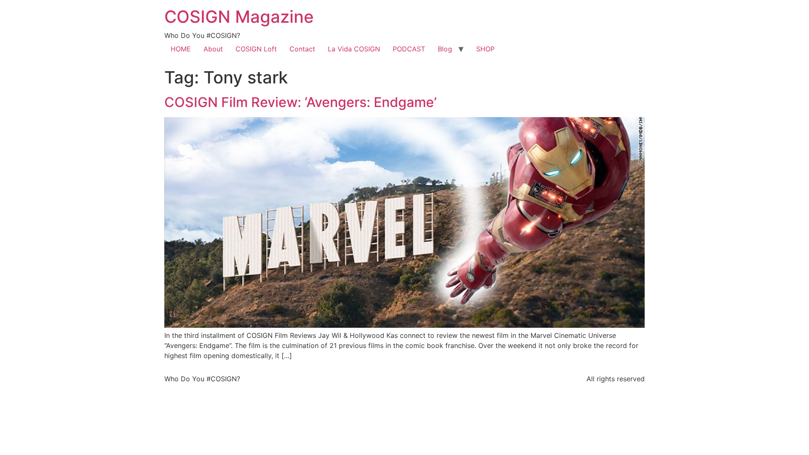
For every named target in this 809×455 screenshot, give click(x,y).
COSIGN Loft (256, 49)
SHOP (485, 49)
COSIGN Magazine (239, 16)
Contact (302, 49)
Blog (445, 49)
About (213, 49)
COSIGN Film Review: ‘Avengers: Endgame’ (300, 102)
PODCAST (409, 49)
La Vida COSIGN (354, 49)
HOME (181, 49)
